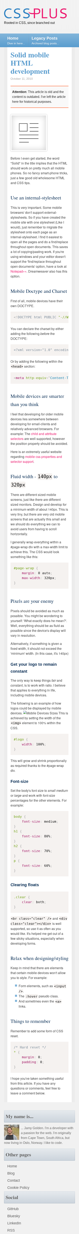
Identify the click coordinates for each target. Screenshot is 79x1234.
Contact (13, 1180)
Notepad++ (19, 271)
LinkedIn (14, 1223)
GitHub (13, 1209)
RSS (11, 1230)
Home (12, 1166)
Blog (11, 1173)
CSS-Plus (35, 13)
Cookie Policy (18, 1188)
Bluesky (13, 1216)
